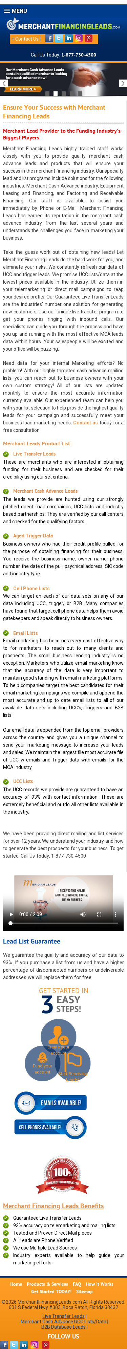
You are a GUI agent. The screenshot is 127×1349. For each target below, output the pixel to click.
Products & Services (47, 1284)
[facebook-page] (4, 1345)
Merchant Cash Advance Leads (45, 491)
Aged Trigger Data (33, 536)
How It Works (99, 1284)
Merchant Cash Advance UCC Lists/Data (63, 1321)
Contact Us (27, 39)
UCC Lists (23, 782)
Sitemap (84, 1292)
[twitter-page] (14, 1345)
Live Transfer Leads (34, 454)
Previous (4, 83)
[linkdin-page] (24, 1345)
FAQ (77, 1284)
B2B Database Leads (63, 1327)
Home (16, 1284)
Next (123, 83)
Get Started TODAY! (51, 1292)
